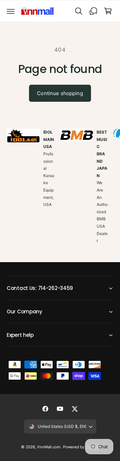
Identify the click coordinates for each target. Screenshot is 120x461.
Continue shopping (60, 93)
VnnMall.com (48, 447)
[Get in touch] (93, 11)
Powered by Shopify (81, 447)
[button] (10, 11)
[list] (60, 194)
